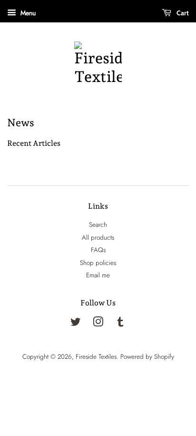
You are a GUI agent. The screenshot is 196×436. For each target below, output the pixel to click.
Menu (27, 13)
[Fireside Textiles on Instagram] (98, 323)
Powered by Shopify (147, 356)
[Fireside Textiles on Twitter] (75, 323)
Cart (182, 13)
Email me (98, 275)
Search (98, 224)
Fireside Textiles (96, 356)
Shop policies (98, 262)
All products (98, 237)
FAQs (98, 249)
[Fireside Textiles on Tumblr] (120, 323)
